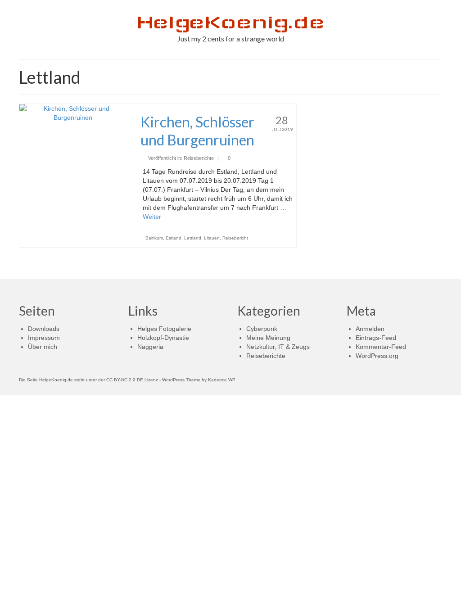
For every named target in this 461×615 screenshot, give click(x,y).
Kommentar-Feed (381, 346)
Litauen (212, 237)
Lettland (192, 237)
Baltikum (154, 237)
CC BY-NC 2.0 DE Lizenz (132, 379)
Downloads (43, 328)
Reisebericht (235, 237)
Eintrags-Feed (376, 337)
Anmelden (370, 328)
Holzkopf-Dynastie (163, 337)
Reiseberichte (199, 158)
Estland (173, 237)
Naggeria (150, 346)
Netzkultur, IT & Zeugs (278, 346)
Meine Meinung (268, 337)
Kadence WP (221, 379)
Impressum (44, 337)
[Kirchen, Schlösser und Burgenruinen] (73, 112)
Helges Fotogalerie (164, 328)
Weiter (152, 216)
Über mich (42, 346)
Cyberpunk (261, 328)
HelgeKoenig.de (230, 22)
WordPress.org (377, 355)
